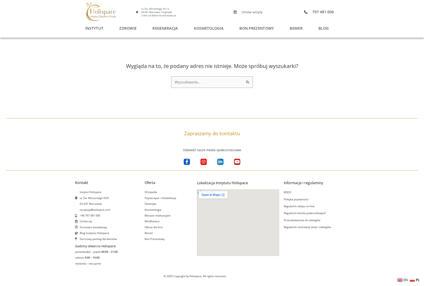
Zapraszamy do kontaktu (212, 133)
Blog (323, 28)
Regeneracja (165, 28)
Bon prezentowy (256, 28)
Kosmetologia (209, 28)
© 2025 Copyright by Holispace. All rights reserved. (195, 276)
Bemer (296, 28)
